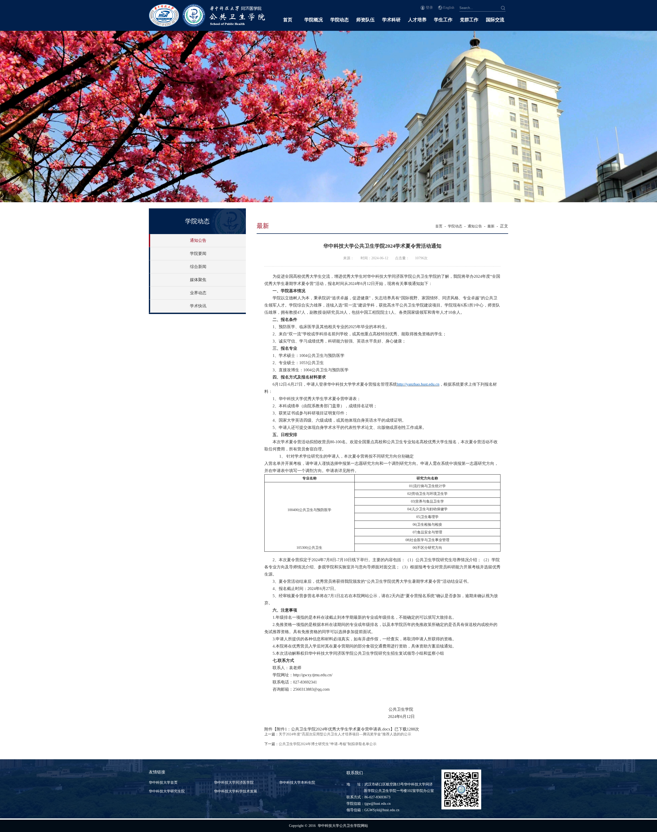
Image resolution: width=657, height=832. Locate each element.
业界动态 (198, 293)
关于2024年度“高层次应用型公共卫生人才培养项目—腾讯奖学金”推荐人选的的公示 (345, 734)
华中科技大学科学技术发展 (235, 791)
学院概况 (313, 19)
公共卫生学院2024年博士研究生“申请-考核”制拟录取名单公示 (327, 744)
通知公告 (198, 240)
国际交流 (495, 19)
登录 (429, 8)
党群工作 (469, 19)
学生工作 (443, 19)
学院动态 (339, 19)
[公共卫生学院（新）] (207, 25)
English (448, 8)
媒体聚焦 (198, 280)
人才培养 (417, 19)
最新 (491, 226)
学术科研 (391, 19)
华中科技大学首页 (163, 782)
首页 (287, 19)
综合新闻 (198, 266)
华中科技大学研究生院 (167, 791)
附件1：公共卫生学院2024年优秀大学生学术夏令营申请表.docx (333, 729)
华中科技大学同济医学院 (234, 782)
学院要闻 (198, 253)
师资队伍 (365, 19)
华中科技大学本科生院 (297, 782)
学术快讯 (198, 306)
